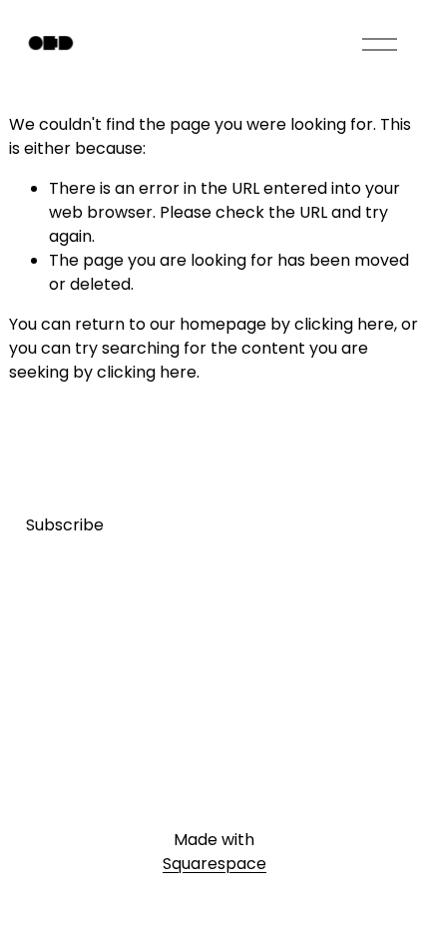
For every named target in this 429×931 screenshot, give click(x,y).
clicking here (344, 324)
